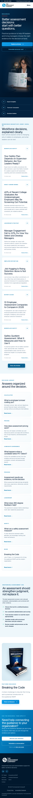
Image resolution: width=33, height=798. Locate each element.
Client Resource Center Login (24, 1)
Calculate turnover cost (17, 49)
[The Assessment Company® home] (8, 5)
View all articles (16, 365)
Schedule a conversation (16, 743)
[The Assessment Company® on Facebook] (6, 771)
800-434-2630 (6, 1)
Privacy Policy (10, 790)
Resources (4, 779)
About (10, 779)
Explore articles (17, 44)
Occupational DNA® (13, 775)
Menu (28, 5)
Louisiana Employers (13, 777)
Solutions (4, 777)
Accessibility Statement (20, 790)
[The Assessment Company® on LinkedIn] (3, 771)
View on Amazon (10, 702)
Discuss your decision (16, 738)
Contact (3, 782)
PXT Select (4, 775)
